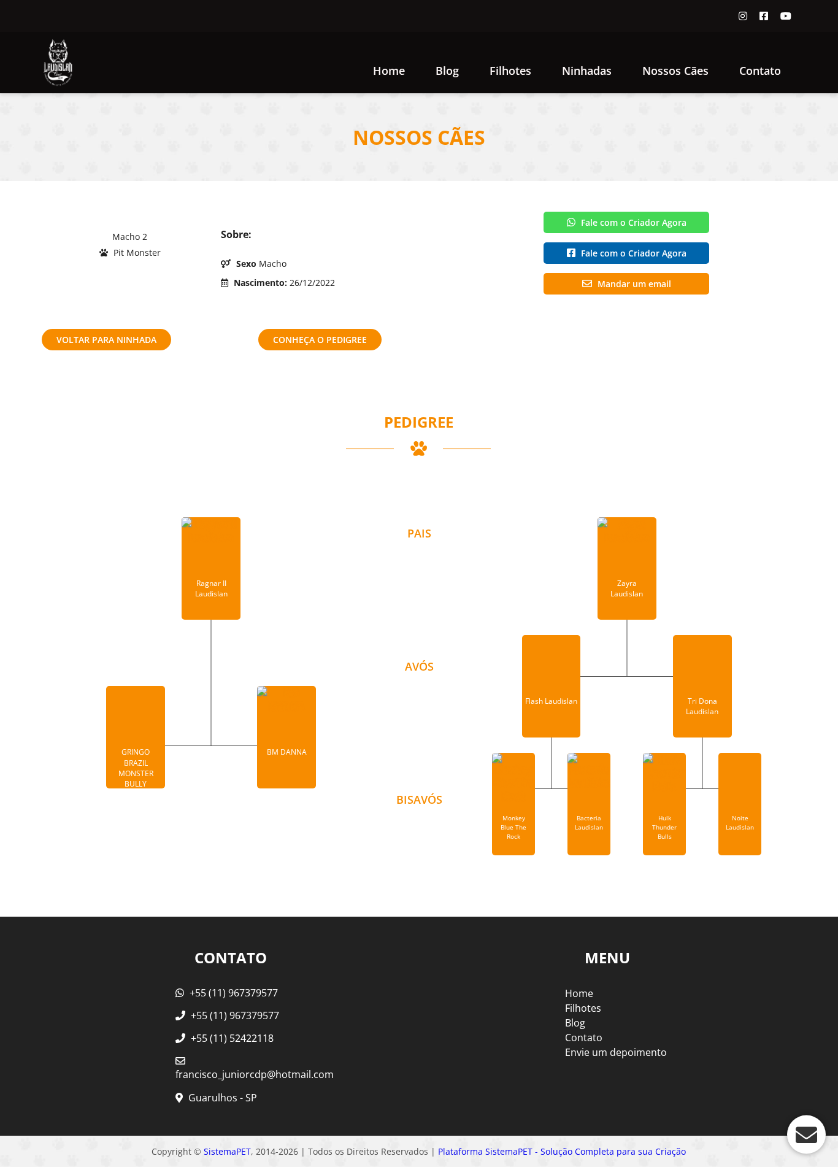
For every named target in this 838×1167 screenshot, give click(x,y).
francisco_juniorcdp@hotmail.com (254, 1074)
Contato (760, 70)
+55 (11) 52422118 (231, 1038)
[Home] (57, 62)
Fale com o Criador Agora (632, 222)
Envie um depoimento (616, 1052)
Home (389, 70)
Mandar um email (633, 284)
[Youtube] (785, 16)
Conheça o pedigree (320, 339)
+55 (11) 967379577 (232, 992)
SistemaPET (227, 1151)
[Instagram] (743, 16)
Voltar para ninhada (106, 339)
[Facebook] (764, 16)
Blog (447, 70)
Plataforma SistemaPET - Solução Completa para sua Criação (562, 1151)
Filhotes (510, 70)
